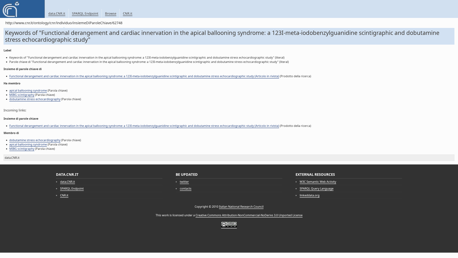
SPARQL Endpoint (85, 13)
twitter (184, 182)
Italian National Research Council (241, 207)
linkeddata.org (310, 195)
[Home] (22, 9)
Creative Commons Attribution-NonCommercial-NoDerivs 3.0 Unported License (249, 215)
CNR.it (127, 13)
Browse (110, 13)
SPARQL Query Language (316, 188)
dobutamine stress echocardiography (34, 99)
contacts (185, 188)
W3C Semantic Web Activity (318, 182)
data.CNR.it (56, 13)
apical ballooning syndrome (28, 90)
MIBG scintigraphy (21, 95)
